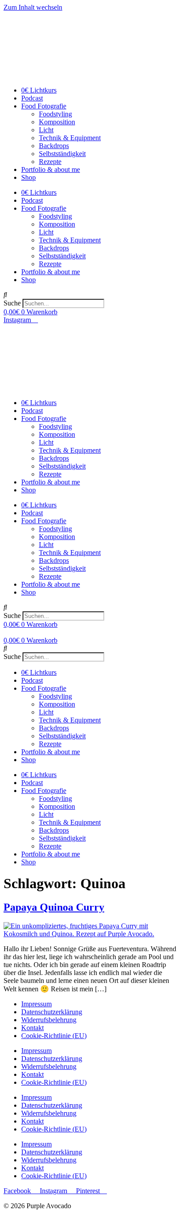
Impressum (36, 1004)
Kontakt (32, 1027)
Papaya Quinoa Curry (54, 907)
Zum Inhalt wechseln (33, 7)
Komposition (57, 122)
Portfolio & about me (50, 169)
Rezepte (50, 161)
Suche (12, 303)
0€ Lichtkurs (39, 90)
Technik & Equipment (70, 137)
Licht (46, 130)
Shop (28, 177)
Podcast (32, 98)
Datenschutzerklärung (51, 1012)
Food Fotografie (43, 106)
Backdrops (54, 145)
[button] (91, 295)
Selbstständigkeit (62, 153)
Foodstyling (55, 114)
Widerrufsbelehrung (48, 1019)
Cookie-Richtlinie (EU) (54, 1035)
